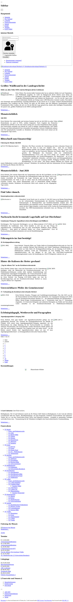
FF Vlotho (8, 511)
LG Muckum (12, 441)
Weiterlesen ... (5, 166)
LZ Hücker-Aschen (14, 506)
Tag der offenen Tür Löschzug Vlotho (12, 552)
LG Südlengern (13, 477)
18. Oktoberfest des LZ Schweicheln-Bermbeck (15, 555)
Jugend (7, 24)
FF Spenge (8, 503)
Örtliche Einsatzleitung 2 (8, 575)
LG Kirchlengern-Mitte (15, 474)
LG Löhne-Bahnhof (14, 482)
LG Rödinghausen (13, 499)
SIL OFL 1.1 (65, 600)
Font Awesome (48, 600)
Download (8, 585)
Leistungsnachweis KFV (8, 548)
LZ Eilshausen (12, 467)
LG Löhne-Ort (12, 489)
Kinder (7, 26)
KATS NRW (8, 29)
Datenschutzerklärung (11, 593)
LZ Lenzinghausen (14, 508)
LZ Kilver (11, 498)
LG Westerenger (13, 453)
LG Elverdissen (13, 460)
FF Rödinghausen (10, 494)
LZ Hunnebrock (13, 440)
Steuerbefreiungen (10, 582)
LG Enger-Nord (13, 450)
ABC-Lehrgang (5, 568)
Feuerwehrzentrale (10, 22)
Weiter (6, 360)
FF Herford (8, 455)
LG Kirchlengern (13, 472)
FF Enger (7, 445)
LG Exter (11, 515)
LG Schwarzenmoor (14, 464)
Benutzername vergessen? (14, 60)
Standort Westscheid (18, 493)
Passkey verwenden (8, 53)
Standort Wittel (16, 486)
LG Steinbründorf (13, 517)
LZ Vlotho (11, 520)
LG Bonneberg (12, 513)
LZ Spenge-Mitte (13, 510)
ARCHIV (8, 592)
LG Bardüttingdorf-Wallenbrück (18, 505)
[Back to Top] (1, 589)
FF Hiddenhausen (10, 465)
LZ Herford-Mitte (13, 462)
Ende (6, 362)
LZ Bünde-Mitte (13, 434)
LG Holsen (11, 438)
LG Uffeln (11, 518)
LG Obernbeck (12, 487)
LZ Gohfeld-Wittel (14, 484)
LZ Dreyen (11, 446)
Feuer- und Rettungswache (16, 431)
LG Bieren (11, 496)
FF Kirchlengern (10, 470)
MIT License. (40, 600)
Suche (6, 597)
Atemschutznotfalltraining (8, 542)
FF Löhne (8, 479)
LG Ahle (11, 433)
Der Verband (8, 19)
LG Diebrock (12, 458)
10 (5, 359)
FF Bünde (8, 429)
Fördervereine (9, 584)
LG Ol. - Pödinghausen (15, 452)
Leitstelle (7, 20)
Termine (7, 27)
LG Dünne (11, 436)
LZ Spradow (12, 443)
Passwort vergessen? (12, 62)
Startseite (7, 17)
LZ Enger (11, 448)
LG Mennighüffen (13, 491)
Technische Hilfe (6, 571)
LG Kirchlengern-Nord (15, 476)
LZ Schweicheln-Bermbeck (16, 469)
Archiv (3, 533)
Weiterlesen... (5, 529)
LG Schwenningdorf (14, 501)
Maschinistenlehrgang (7, 564)
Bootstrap (3, 600)
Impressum (8, 595)
